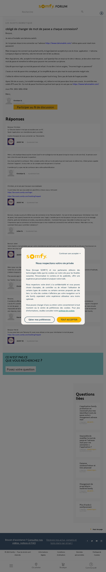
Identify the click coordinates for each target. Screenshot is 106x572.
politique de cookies (67, 310)
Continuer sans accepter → (70, 253)
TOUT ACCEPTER (69, 319)
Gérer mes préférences (40, 319)
